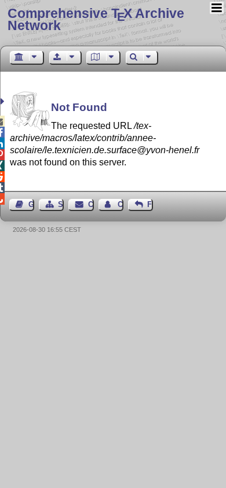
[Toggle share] (4, 101)
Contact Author (120, 204)
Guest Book (31, 204)
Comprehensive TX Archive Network (96, 19)
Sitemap (61, 204)
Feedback (150, 204)
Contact (90, 204)
